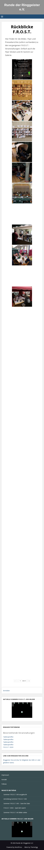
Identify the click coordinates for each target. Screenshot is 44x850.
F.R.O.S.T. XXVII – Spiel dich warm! (15, 808)
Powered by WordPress (14, 847)
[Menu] (2, 16)
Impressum (5, 775)
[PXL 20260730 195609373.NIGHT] (15, 824)
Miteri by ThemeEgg (31, 847)
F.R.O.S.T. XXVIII (8, 747)
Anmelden (6, 691)
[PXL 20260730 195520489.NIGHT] (19, 824)
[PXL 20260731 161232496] (20, 704)
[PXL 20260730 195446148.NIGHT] (24, 824)
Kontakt (4, 780)
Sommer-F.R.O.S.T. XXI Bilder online (15, 812)
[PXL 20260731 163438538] (29, 704)
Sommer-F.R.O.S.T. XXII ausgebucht (15, 794)
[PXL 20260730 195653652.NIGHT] (28, 824)
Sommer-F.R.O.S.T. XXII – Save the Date (17, 803)
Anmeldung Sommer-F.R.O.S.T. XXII (15, 799)
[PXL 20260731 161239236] (24, 704)
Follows (4, 784)
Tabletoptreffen (8, 737)
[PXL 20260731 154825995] (16, 704)
